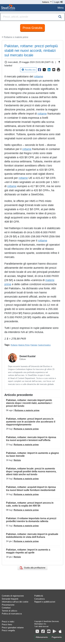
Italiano (45, 2)
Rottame (14, 345)
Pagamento (57, 637)
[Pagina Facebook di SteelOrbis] (43, 631)
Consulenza (39, 599)
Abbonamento (42, 637)
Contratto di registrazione (13, 596)
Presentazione (8, 605)
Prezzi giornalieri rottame (13, 627)
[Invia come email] (54, 69)
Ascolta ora (30, 69)
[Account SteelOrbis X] (37, 631)
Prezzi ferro (7, 624)
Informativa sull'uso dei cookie (15, 602)
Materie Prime (24, 345)
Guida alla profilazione (34, 567)
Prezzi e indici (8, 621)
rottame (38, 76)
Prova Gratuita (32, 27)
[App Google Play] (54, 631)
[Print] (59, 69)
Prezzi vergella (8, 630)
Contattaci (6, 608)
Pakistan (33, 345)
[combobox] (32, 16)
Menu (61, 7)
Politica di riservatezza (12, 614)
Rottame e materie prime (16, 37)
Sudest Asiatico (44, 345)
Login (57, 2)
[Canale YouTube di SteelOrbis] (48, 631)
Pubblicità (38, 596)
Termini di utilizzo (9, 611)
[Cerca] (60, 16)
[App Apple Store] (60, 631)
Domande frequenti (10, 599)
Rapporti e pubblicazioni (44, 602)
